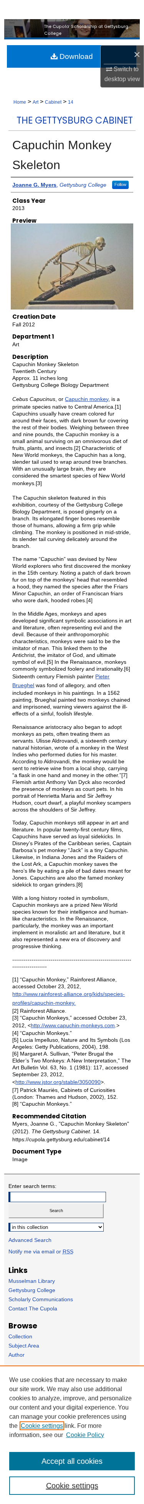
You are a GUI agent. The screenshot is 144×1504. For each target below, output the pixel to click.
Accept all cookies (72, 1461)
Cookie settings (42, 1426)
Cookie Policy (85, 1435)
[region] (72, 1434)
